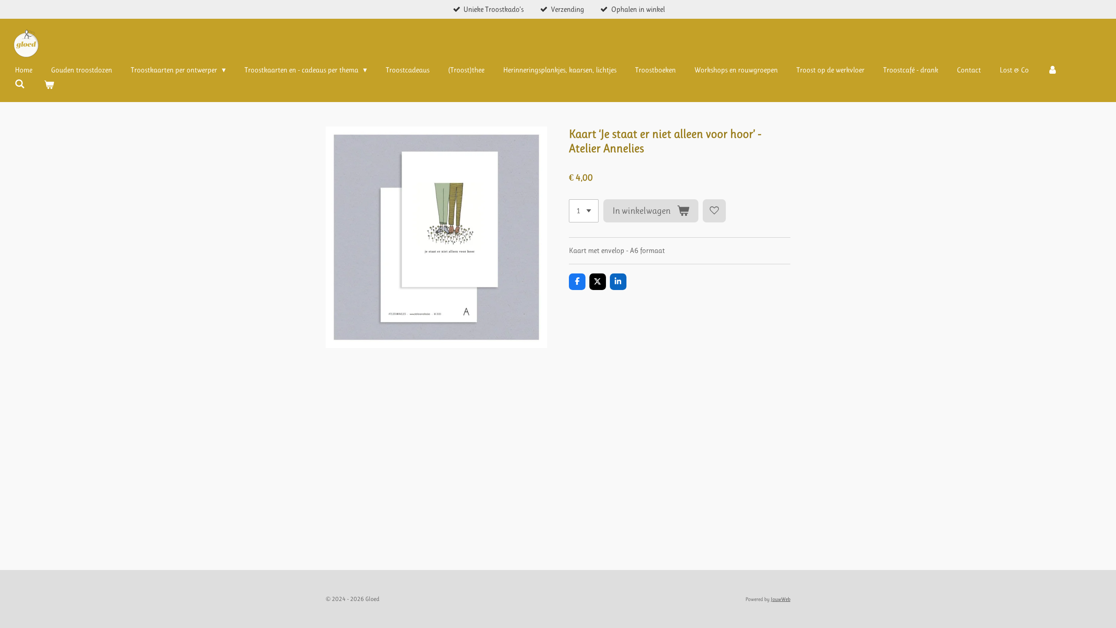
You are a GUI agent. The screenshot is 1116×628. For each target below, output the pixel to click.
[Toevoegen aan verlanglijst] (714, 210)
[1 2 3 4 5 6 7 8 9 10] (584, 210)
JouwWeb (780, 599)
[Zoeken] (20, 84)
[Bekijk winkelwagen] (49, 85)
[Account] (1052, 70)
